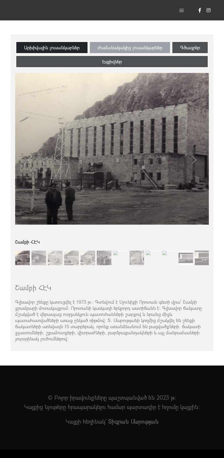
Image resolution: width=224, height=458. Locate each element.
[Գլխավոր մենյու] (181, 10)
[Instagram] (208, 10)
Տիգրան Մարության (133, 421)
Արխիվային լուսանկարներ (52, 47)
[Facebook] (200, 10)
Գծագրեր (190, 47)
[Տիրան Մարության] (41, 10)
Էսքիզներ (112, 61)
